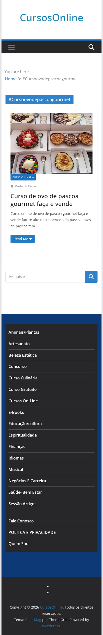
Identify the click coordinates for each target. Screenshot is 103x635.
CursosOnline (52, 17)
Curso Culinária (23, 177)
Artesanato (19, 343)
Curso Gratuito (22, 389)
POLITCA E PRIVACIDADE (32, 532)
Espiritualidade (22, 435)
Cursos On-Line (23, 401)
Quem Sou (18, 543)
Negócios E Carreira (27, 480)
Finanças (16, 446)
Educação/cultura (25, 423)
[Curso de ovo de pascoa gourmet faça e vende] (51, 143)
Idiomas (16, 458)
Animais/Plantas (23, 332)
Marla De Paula (25, 186)
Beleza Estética (22, 355)
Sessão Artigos (22, 503)
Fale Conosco (21, 521)
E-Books (16, 412)
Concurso (17, 366)
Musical (15, 469)
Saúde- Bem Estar (25, 492)
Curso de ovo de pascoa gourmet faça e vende (44, 200)
